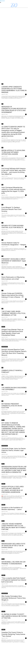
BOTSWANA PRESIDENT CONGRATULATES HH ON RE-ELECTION (11, 406)
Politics (3, 483)
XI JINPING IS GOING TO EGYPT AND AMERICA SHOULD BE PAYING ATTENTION (14, 616)
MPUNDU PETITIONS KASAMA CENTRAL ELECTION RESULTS (12, 226)
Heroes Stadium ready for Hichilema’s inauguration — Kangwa (13, 244)
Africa (3, 420)
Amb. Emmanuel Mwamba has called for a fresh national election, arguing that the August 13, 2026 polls (13, 190)
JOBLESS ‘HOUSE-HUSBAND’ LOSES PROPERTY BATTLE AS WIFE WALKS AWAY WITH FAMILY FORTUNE (13, 526)
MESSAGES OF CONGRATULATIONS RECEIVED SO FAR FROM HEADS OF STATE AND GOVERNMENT (13, 109)
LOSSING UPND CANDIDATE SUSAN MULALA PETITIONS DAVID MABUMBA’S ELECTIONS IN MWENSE (14, 89)
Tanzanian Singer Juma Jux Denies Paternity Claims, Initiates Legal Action (13, 450)
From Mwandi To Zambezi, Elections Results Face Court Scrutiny (11, 209)
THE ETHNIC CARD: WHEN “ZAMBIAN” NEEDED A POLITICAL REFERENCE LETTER (13, 313)
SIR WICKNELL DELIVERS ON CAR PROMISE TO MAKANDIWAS (13, 563)
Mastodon (2, 0)
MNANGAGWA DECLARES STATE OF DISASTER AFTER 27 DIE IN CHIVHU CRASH (13, 545)
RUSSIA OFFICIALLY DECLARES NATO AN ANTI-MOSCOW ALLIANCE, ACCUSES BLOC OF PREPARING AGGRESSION (12, 489)
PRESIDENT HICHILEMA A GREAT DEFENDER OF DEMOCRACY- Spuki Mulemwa (13, 261)
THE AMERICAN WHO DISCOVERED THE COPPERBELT (14, 388)
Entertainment (4, 346)
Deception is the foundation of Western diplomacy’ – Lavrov (11, 508)
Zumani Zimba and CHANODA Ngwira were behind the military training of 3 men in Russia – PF (12, 295)
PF (2, 83)
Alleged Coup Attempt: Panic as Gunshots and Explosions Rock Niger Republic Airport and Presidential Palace (12, 332)
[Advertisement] (14, 22)
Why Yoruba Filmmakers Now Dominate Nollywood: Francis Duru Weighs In (13, 598)
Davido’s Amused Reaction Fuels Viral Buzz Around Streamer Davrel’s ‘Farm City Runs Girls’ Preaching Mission (13, 352)
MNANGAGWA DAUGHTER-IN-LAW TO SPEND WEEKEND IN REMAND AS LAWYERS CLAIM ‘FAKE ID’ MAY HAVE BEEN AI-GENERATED (13, 469)
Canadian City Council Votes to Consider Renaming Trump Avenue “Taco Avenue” (13, 634)
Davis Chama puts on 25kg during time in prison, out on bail (12, 278)
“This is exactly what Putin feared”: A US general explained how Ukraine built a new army (13, 580)
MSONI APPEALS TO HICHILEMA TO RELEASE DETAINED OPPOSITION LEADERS (13, 152)
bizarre (3, 326)
